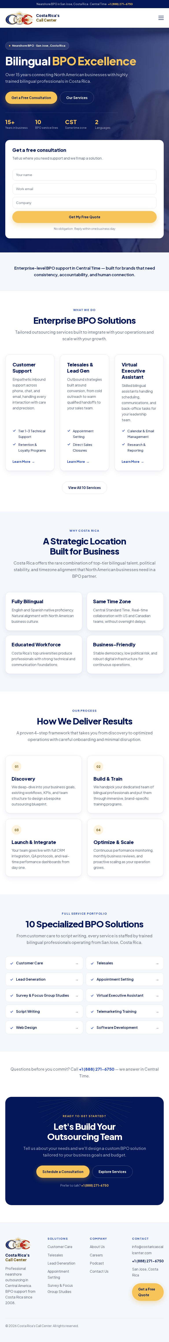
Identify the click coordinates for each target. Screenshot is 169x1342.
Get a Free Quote (146, 1292)
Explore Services (112, 1171)
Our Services (77, 98)
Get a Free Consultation (31, 98)
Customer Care (60, 1246)
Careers (96, 1255)
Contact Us (99, 1271)
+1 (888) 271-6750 (120, 4)
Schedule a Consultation (62, 1171)
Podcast (97, 1263)
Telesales (55, 1255)
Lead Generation (61, 1263)
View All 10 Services (84, 487)
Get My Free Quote (84, 217)
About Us (97, 1246)
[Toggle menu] (161, 18)
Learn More (24, 461)
